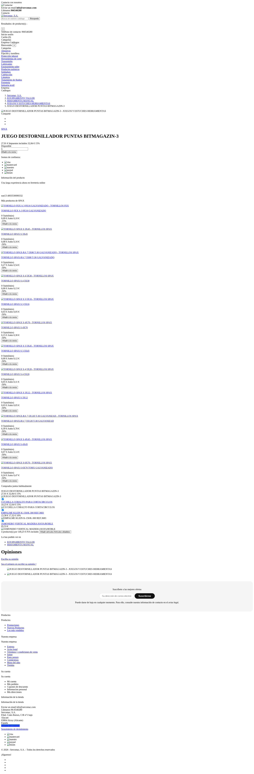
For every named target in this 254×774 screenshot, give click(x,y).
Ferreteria (5, 82)
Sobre (9, 654)
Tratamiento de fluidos (11, 80)
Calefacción (6, 74)
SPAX (4, 129)
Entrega (10, 646)
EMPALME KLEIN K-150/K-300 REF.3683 (22, 513)
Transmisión (6, 61)
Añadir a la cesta (8, 152)
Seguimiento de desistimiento (14, 729)
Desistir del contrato (10, 725)
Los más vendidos (15, 630)
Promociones (13, 625)
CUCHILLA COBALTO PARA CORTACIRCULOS (26, 502)
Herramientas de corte (11, 58)
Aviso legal (12, 649)
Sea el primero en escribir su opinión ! (18, 564)
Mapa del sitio (13, 662)
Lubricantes (6, 64)
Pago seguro (13, 657)
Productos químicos (10, 69)
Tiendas (10, 665)
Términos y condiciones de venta (22, 652)
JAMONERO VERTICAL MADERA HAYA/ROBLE (27, 523)
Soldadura (6, 72)
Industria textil (7, 85)
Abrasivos (6, 51)
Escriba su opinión (9, 559)
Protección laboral (9, 56)
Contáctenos (13, 660)
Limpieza (5, 77)
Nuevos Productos (15, 627)
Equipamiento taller (10, 66)
